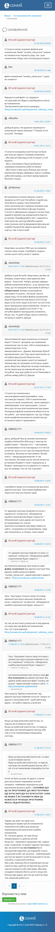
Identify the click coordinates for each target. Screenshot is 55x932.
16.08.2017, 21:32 (42, 617)
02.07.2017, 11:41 (16, 266)
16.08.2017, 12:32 (42, 505)
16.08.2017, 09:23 (42, 432)
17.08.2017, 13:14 (42, 748)
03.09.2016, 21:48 (42, 70)
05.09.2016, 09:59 (42, 91)
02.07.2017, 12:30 (16, 330)
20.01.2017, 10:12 (42, 146)
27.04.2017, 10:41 (42, 191)
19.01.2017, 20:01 (42, 121)
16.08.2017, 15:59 (42, 590)
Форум (7, 16)
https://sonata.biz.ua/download (28, 578)
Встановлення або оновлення (27, 16)
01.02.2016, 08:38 (42, 43)
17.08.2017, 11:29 (42, 715)
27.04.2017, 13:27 (42, 242)
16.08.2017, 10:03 (42, 481)
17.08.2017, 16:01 (42, 814)
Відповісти (9, 899)
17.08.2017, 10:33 (16, 644)
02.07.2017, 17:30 (42, 387)
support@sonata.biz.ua (37, 904)
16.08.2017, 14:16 (42, 544)
